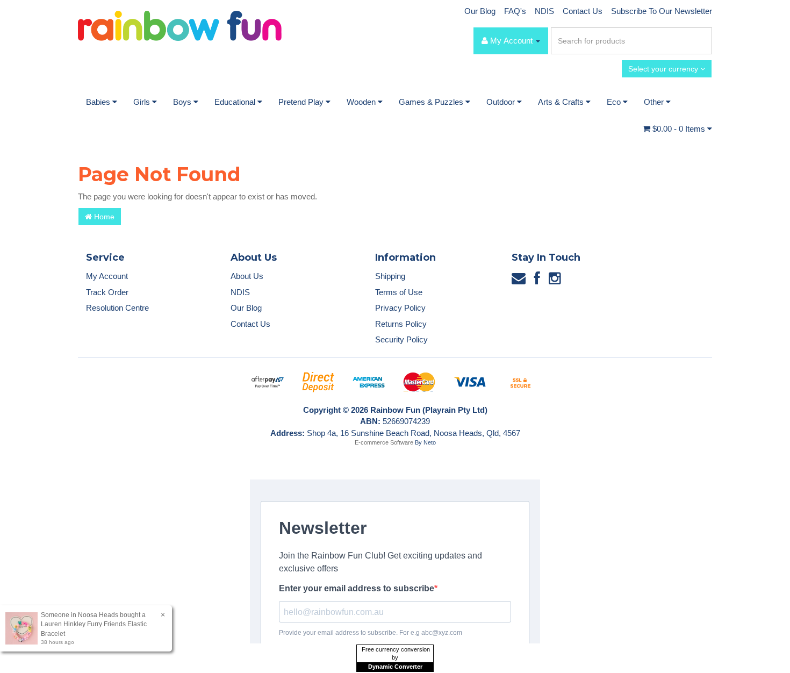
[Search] (702, 40)
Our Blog (479, 11)
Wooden (362, 101)
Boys (183, 101)
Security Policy (401, 339)
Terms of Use (398, 292)
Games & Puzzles (432, 101)
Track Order (107, 292)
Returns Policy (401, 323)
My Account (107, 276)
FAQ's (515, 11)
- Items (679, 128)
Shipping (390, 276)
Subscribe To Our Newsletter (661, 11)
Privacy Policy (400, 307)
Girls (142, 101)
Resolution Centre (117, 307)
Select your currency (664, 69)
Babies (99, 101)
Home (103, 216)
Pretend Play (302, 101)
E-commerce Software (384, 442)
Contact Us (582, 11)
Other (655, 101)
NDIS (544, 11)
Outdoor (501, 101)
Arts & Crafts (562, 101)
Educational (235, 101)
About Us (247, 276)
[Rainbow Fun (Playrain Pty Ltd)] (180, 25)
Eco (615, 101)
